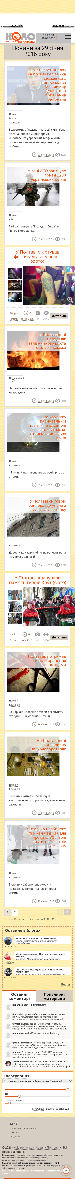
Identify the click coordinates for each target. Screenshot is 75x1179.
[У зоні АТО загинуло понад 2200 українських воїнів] (33, 186)
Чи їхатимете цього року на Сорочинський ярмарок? (33, 1081)
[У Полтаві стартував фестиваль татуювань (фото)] (14, 273)
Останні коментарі (19, 996)
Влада (12, 118)
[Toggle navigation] (68, 36)
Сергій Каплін (10, 946)
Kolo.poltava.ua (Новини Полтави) (36, 1147)
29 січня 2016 (46, 154)
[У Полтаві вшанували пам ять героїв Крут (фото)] (14, 595)
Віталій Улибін (10, 977)
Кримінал (14, 465)
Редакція (15, 1136)
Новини (13, 114)
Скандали (14, 122)
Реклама (15, 1132)
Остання (19, 919)
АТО (11, 219)
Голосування (16, 1075)
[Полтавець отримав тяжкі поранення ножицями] (33, 671)
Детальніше (38, 1108)
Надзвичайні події (16, 379)
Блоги (65, 984)
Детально (59, 316)
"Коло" (14, 1124)
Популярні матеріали (54, 996)
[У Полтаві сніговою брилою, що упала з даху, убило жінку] (33, 516)
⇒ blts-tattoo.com (29, 1004)
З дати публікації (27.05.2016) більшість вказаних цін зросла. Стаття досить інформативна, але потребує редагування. (40, 1054)
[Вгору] (66, 1170)
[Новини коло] (20, 37)
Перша (8, 919)
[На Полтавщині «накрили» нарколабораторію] (33, 756)
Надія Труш (9, 962)
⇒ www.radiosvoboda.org (35, 1033)
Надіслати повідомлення (23, 1128)
